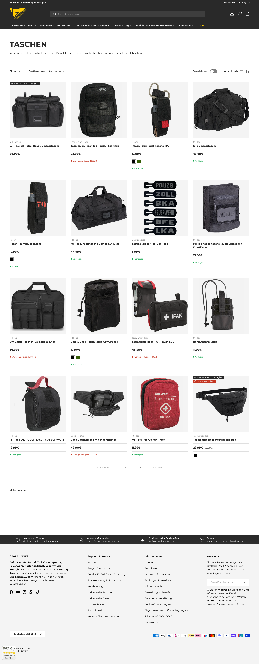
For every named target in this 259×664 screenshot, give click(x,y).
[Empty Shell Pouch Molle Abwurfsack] (99, 306)
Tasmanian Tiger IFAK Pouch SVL (153, 341)
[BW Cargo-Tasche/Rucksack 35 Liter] (38, 306)
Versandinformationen (158, 574)
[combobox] (127, 14)
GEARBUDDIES (23, 648)
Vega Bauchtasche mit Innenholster (93, 439)
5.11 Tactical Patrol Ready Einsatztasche (35, 145)
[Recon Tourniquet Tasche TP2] (160, 110)
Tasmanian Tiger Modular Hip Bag (214, 439)
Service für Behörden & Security (107, 574)
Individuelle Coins (98, 598)
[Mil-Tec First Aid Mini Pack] (160, 404)
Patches (48, 569)
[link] (101, 467)
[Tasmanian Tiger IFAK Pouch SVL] (160, 306)
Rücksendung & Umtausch (104, 580)
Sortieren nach (38, 71)
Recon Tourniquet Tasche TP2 (150, 145)
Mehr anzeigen (19, 490)
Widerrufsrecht (154, 586)
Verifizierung (95, 586)
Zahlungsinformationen (159, 580)
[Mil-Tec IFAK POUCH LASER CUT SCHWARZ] (38, 404)
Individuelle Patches (100, 592)
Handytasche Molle (205, 341)
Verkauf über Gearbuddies (103, 616)
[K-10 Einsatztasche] (221, 110)
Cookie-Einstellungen (158, 604)
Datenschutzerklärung (158, 598)
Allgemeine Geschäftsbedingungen (166, 610)
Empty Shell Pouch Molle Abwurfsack (94, 341)
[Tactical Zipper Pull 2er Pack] (160, 208)
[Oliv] (139, 161)
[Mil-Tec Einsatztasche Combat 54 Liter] (99, 208)
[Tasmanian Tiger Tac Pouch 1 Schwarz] (99, 110)
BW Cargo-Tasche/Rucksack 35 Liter (32, 341)
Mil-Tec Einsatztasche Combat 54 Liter (95, 243)
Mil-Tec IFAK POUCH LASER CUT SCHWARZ (37, 439)
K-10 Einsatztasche (205, 145)
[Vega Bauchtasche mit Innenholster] (99, 404)
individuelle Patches (22, 580)
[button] (247, 14)
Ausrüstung (121, 25)
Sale (201, 25)
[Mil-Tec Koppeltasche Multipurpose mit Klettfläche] (221, 208)
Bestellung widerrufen (158, 592)
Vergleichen (200, 71)
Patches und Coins (21, 25)
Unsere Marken (97, 604)
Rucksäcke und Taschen (92, 25)
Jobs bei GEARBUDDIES (159, 616)
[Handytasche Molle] (221, 306)
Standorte (151, 568)
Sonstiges (185, 25)
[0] (240, 15)
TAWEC (24, 651)
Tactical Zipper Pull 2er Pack (150, 243)
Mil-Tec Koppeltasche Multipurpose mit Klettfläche (217, 245)
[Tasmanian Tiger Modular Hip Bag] (221, 404)
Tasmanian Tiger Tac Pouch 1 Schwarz (95, 145)
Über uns (150, 562)
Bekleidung (61, 569)
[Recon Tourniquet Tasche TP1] (38, 208)
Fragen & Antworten (100, 568)
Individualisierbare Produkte (154, 25)
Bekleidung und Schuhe (55, 25)
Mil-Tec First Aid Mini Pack (148, 439)
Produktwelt (95, 610)
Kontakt (93, 562)
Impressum (152, 622)
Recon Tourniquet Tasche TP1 (28, 243)
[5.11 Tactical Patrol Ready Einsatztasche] (38, 110)
